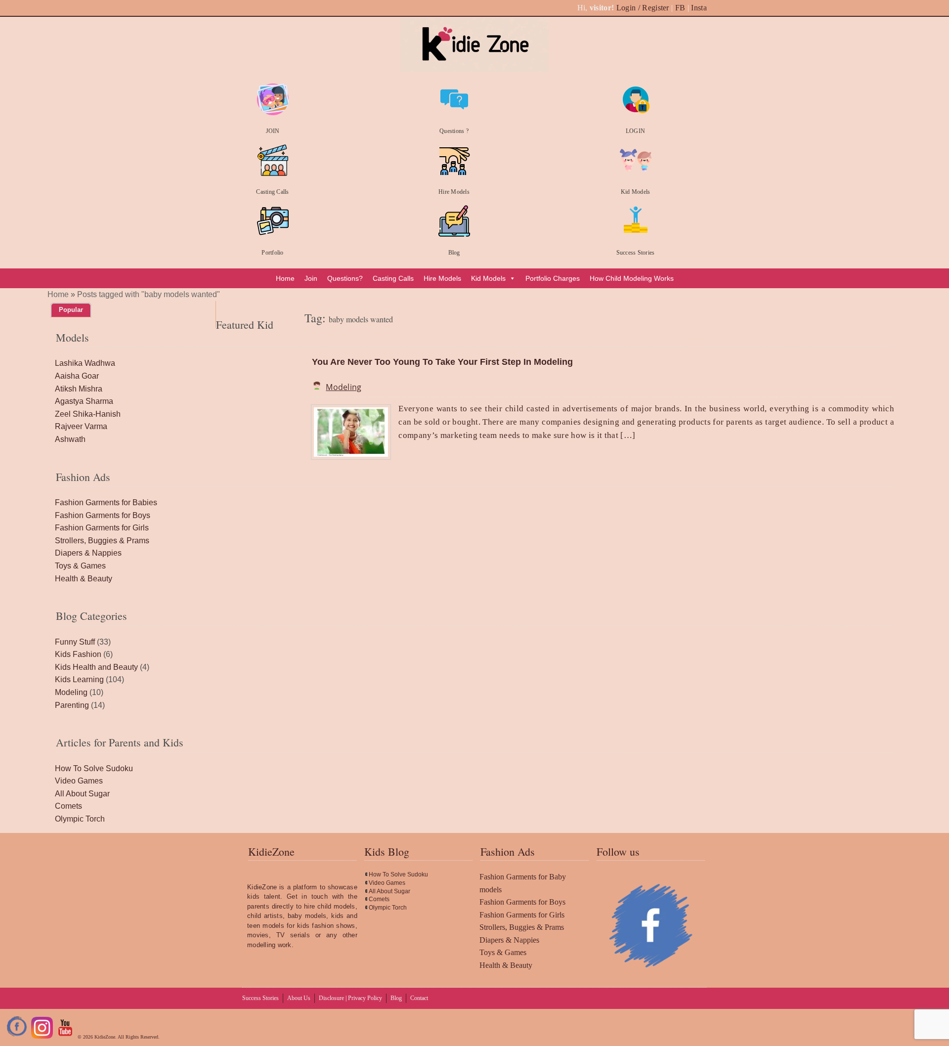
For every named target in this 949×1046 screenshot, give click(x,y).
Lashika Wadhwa (85, 363)
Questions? (345, 278)
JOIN (273, 131)
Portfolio (272, 252)
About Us (298, 998)
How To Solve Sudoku (94, 768)
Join (310, 278)
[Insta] (42, 1037)
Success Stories (635, 252)
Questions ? (454, 131)
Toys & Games (80, 566)
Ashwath (70, 439)
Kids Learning (79, 679)
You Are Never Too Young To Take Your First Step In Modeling (442, 362)
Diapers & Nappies (88, 553)
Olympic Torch (80, 819)
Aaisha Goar (77, 376)
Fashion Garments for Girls (102, 527)
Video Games (79, 781)
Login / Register (642, 7)
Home (285, 278)
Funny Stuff (75, 642)
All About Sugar (82, 793)
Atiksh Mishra (78, 389)
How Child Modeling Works (632, 278)
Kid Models (635, 191)
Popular (71, 309)
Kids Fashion (78, 654)
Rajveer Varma (81, 426)
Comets (68, 806)
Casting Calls (272, 191)
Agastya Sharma (84, 401)
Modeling (343, 387)
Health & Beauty (83, 578)
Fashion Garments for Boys (102, 515)
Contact (419, 998)
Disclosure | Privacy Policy (350, 998)
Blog (454, 252)
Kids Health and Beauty (96, 667)
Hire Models (454, 191)
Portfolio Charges (552, 278)
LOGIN (635, 131)
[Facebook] (17, 1037)
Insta (699, 7)
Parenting (72, 705)
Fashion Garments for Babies (106, 502)
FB (680, 7)
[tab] (70, 310)
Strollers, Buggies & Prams (102, 540)
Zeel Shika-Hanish (88, 414)
